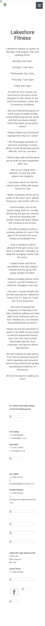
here (33, 238)
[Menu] (39, 5)
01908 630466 (17, 572)
